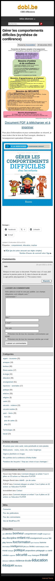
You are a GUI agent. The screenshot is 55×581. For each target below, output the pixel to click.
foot (5, 417)
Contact (19, 491)
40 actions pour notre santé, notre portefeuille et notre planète (25, 446)
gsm (32, 542)
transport (36, 555)
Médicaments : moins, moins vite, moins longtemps (22, 450)
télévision (5, 561)
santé (5, 401)
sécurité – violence (10, 405)
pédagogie (40, 550)
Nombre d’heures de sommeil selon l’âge (35, 253)
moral (4, 550)
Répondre (46, 281)
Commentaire (10, 297)
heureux (36, 542)
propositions (30, 550)
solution (5, 555)
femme (9, 542)
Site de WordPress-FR (11, 521)
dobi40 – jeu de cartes (27, 480)
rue (46, 550)
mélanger (10, 550)
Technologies (8, 430)
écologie (6, 374)
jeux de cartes (9, 421)
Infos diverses (26, 19)
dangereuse (46, 534)
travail (5, 434)
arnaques (6, 362)
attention (8, 534)
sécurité (21, 555)
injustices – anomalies (11, 386)
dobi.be (27, 7)
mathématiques (40, 546)
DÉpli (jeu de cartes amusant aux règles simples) (23, 251)
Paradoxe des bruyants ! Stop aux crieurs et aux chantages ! (25, 462)
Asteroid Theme (47, 578)
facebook (45, 538)
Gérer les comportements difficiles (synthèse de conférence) (22, 34)
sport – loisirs (8, 413)
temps (30, 555)
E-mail (8, 323)
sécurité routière (9, 409)
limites (32, 546)
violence (20, 560)
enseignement (8, 382)
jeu (24, 546)
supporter (12, 555)
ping (5, 424)
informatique (6, 546)
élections (18, 566)
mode (47, 546)
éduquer (8, 565)
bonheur (6, 366)
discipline (11, 537)
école (28, 560)
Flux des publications (11, 513)
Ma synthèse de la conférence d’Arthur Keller (19, 458)
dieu (4, 538)
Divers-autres (8, 370)
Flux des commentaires (11, 517)
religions (6, 398)
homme (43, 542)
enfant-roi (23, 537)
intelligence (16, 546)
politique (6, 390)
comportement (16, 245)
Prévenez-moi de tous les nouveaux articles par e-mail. (28, 339)
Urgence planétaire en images (14, 454)
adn (3, 534)
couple (39, 534)
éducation (26, 245)
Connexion (7, 509)
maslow (34, 245)
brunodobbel (30, 45)
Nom (7, 317)
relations (6, 394)
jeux (27, 546)
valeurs (12, 561)
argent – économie (10, 358)
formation (24, 542)
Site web (8, 328)
